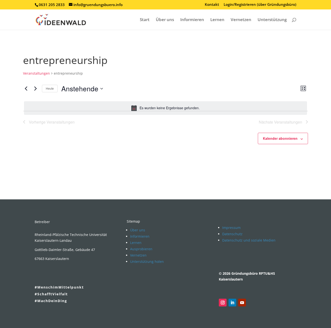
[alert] (165, 108)
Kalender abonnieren (280, 138)
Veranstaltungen (36, 73)
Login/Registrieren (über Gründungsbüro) (260, 5)
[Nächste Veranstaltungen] (35, 89)
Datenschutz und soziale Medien (249, 240)
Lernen (217, 20)
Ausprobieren (141, 249)
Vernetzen (241, 20)
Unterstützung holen (147, 261)
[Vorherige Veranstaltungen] (26, 89)
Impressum (231, 227)
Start (145, 20)
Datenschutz (232, 234)
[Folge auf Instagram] (223, 302)
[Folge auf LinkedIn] (232, 302)
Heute (50, 88)
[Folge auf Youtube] (242, 302)
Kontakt (212, 5)
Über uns (165, 20)
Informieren (192, 20)
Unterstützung (272, 20)
